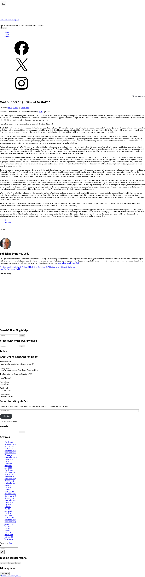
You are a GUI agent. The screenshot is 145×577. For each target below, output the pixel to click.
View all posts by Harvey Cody (68, 263)
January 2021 (9, 448)
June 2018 (8, 507)
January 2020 (9, 474)
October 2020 (9, 455)
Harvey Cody (25, 108)
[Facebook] (22, 56)
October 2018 (9, 498)
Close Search (5, 573)
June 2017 (8, 528)
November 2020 (10, 453)
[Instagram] (22, 91)
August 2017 (9, 524)
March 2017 (9, 535)
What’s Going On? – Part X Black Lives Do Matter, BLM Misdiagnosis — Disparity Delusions (37, 267)
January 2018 (9, 517)
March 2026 (9, 442)
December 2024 (10, 444)
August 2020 (9, 459)
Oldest (18, 563)
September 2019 (10, 483)
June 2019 (8, 489)
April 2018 (8, 511)
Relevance (4, 563)
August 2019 (9, 485)
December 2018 (10, 494)
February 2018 (9, 515)
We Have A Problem (11, 269)
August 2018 (9, 502)
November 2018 (10, 496)
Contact (7, 36)
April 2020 (8, 468)
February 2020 (10, 472)
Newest (11, 563)
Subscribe (6, 416)
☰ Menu (3, 28)
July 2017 (8, 526)
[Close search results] (2, 552)
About (7, 34)
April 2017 (8, 533)
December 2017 (10, 520)
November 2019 (10, 479)
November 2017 (10, 522)
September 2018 (10, 500)
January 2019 (9, 492)
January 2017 (9, 539)
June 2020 (8, 464)
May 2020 (8, 466)
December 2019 (10, 476)
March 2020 (9, 470)
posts (40, 112)
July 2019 (8, 487)
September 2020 (11, 457)
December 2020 (10, 451)
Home (7, 32)
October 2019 (9, 481)
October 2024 (9, 446)
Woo (10, 543)
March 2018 (9, 513)
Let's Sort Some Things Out (9, 20)
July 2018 (8, 504)
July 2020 (8, 461)
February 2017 (9, 537)
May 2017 (8, 530)
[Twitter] (22, 73)
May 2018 (8, 509)
